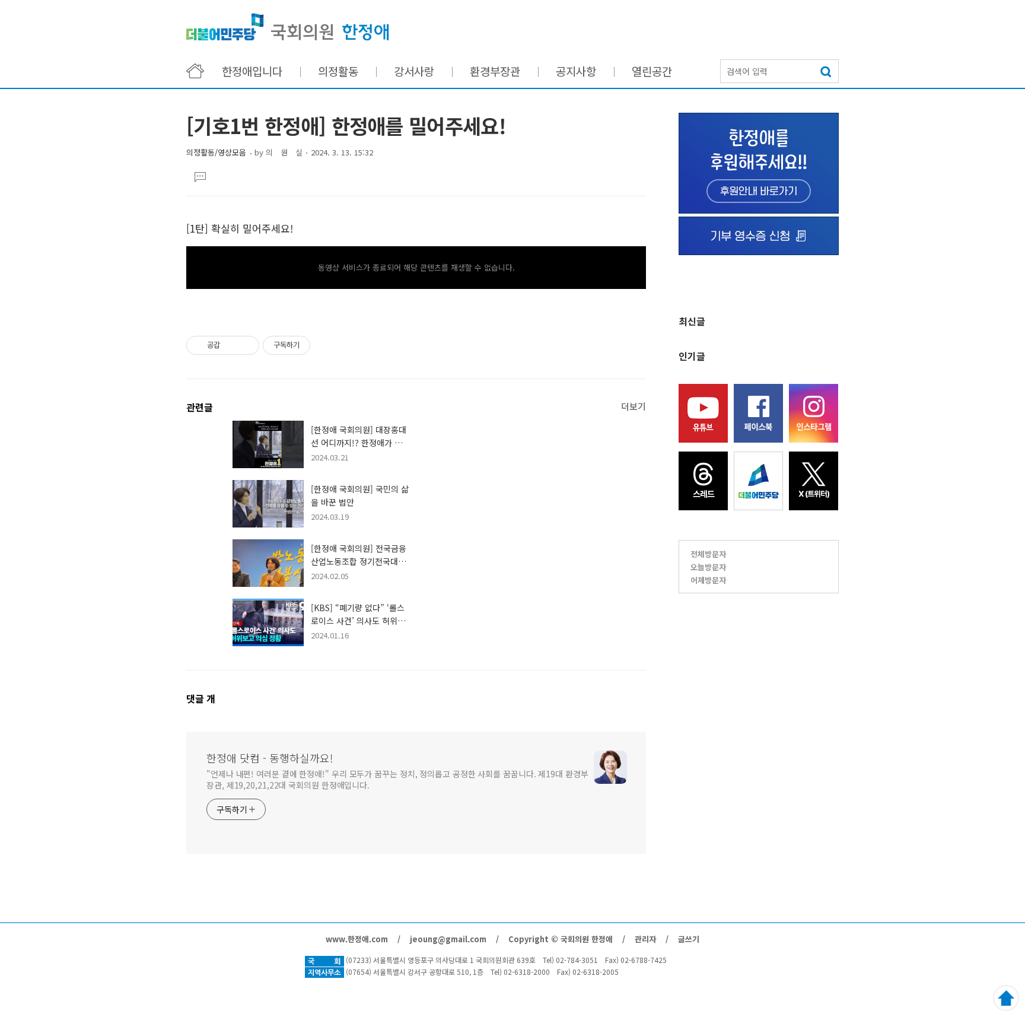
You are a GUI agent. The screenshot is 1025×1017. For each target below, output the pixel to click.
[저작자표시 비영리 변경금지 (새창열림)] (326, 345)
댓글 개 (200, 698)
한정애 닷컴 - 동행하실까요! (287, 27)
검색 (827, 71)
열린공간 (652, 71)
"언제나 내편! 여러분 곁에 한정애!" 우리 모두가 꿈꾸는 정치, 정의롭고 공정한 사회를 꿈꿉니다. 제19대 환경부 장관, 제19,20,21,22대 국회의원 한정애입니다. (397, 779)
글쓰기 (688, 939)
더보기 (633, 406)
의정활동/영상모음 (216, 152)
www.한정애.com (357, 939)
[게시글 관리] (245, 345)
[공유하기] (231, 345)
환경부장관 (495, 71)
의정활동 (338, 71)
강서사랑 (414, 71)
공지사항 (576, 71)
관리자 (645, 939)
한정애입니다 (252, 71)
